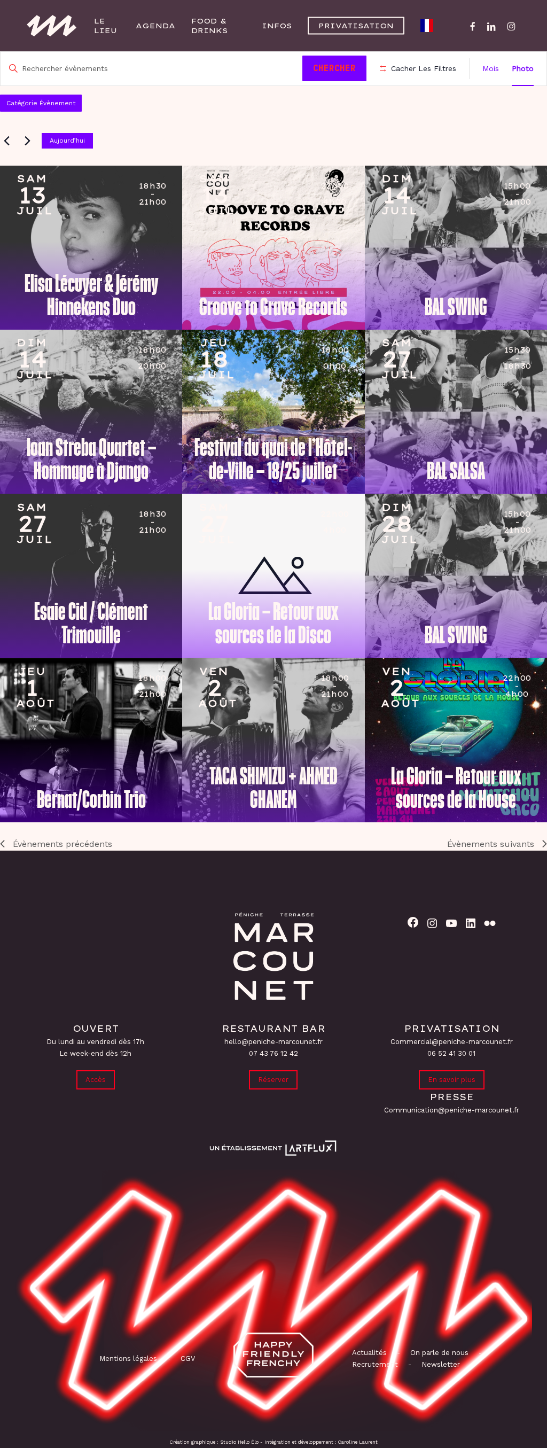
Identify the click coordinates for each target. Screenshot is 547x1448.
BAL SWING (456, 307)
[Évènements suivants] (27, 140)
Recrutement (375, 1364)
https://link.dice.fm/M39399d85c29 (46, 369)
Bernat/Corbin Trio (91, 800)
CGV (188, 1358)
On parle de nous (438, 1353)
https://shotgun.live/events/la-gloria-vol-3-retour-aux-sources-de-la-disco (228, 533)
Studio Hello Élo (239, 1442)
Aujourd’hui (67, 140)
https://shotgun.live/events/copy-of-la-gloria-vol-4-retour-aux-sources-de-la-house (411, 697)
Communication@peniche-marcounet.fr (451, 1110)
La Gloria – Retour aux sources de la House (456, 788)
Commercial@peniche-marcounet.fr (451, 1042)
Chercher (334, 68)
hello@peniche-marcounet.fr (273, 1042)
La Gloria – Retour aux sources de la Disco (273, 623)
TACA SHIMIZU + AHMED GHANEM (273, 788)
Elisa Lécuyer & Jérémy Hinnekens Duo (91, 295)
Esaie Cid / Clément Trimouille (91, 623)
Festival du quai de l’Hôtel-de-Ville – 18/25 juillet (273, 459)
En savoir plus (451, 1080)
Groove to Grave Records (273, 307)
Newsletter (440, 1364)
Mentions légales (128, 1358)
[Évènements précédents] (6, 140)
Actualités (369, 1353)
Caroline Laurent (358, 1442)
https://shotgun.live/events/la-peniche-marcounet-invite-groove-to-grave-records (228, 205)
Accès (95, 1080)
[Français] (429, 25)
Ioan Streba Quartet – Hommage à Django (91, 459)
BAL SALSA (456, 471)
